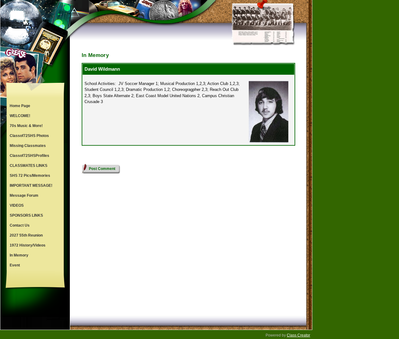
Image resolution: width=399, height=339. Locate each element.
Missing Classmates (28, 146)
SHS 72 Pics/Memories (30, 175)
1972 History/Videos (28, 245)
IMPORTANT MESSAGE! (31, 185)
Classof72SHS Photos (29, 136)
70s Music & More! (26, 126)
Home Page (20, 106)
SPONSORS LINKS (26, 215)
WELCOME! (20, 116)
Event (15, 265)
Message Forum (24, 195)
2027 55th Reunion (26, 235)
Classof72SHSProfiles (29, 155)
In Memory (19, 255)
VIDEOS (17, 205)
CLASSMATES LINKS (28, 165)
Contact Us (20, 225)
